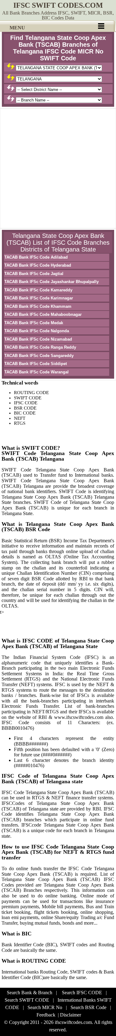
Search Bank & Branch (29, 992)
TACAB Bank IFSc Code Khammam (37, 306)
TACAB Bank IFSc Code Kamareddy (38, 290)
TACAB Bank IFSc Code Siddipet (35, 363)
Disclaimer (70, 1014)
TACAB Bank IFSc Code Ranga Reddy (40, 347)
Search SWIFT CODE (27, 1000)
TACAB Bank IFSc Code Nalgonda (36, 331)
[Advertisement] (58, 168)
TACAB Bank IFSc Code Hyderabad (37, 265)
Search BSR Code (88, 1007)
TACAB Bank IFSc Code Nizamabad (38, 339)
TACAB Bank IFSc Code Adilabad (36, 257)
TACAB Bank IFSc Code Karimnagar (38, 298)
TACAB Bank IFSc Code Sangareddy (39, 355)
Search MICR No (45, 1007)
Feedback (46, 1014)
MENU (17, 27)
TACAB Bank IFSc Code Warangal (36, 372)
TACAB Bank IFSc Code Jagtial (33, 273)
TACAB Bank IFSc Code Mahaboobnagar (43, 314)
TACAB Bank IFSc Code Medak (33, 322)
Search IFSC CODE (82, 992)
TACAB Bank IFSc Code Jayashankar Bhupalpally (51, 281)
